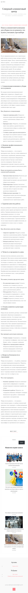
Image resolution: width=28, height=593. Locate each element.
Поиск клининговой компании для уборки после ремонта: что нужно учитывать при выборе (14, 546)
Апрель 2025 (15, 566)
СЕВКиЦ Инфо (4, 35)
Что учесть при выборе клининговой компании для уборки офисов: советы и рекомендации (14, 489)
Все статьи (5, 25)
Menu (4, 1)
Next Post (13, 431)
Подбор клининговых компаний (18, 25)
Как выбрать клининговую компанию (14, 513)
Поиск (14, 439)
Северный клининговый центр (14, 10)
